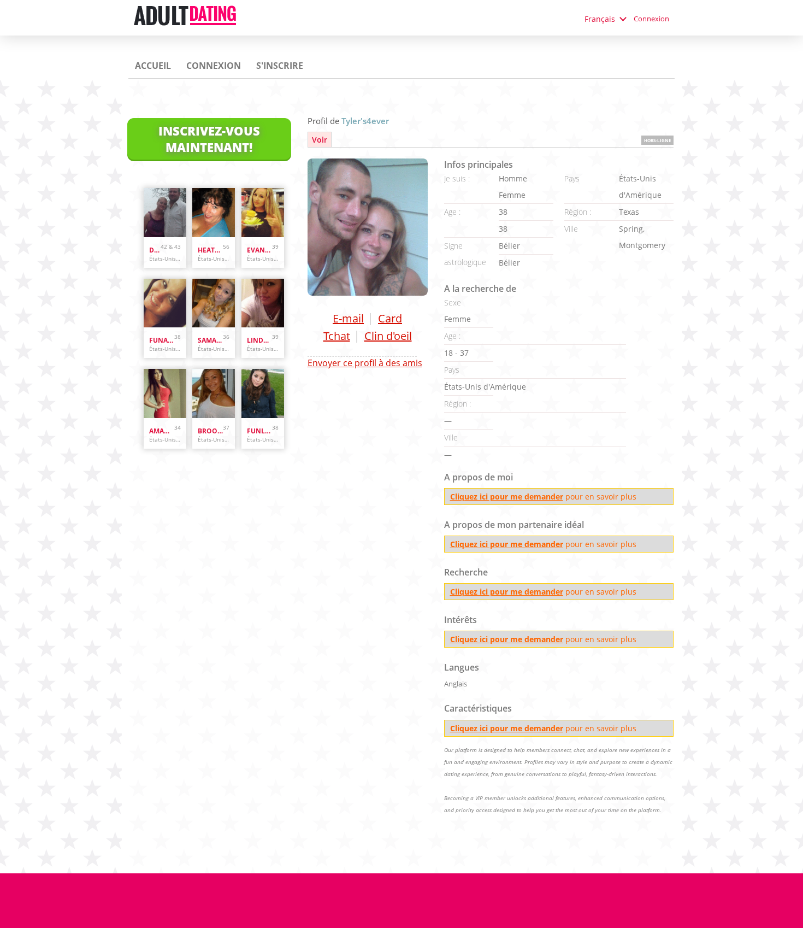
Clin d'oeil (388, 335)
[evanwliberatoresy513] (262, 212)
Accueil (153, 66)
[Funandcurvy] (165, 303)
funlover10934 (259, 431)
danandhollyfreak (155, 250)
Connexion (651, 19)
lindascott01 (259, 340)
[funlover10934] (262, 393)
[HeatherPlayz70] (213, 212)
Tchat (336, 335)
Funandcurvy (161, 340)
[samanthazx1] (213, 303)
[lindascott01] (262, 303)
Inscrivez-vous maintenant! (209, 138)
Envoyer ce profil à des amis (365, 363)
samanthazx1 (210, 340)
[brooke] (213, 393)
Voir (319, 139)
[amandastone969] (165, 393)
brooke (210, 431)
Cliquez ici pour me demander (506, 496)
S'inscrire (279, 66)
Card (390, 318)
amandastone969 (161, 431)
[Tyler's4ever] (368, 227)
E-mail (348, 318)
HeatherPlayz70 (210, 250)
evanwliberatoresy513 (259, 250)
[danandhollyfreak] (165, 212)
